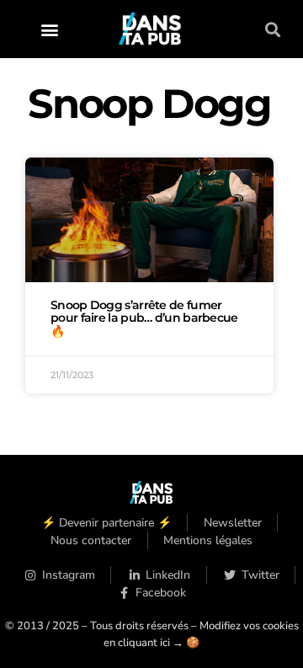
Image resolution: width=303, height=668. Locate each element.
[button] (50, 29)
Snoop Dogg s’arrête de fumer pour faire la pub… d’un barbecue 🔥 (144, 318)
